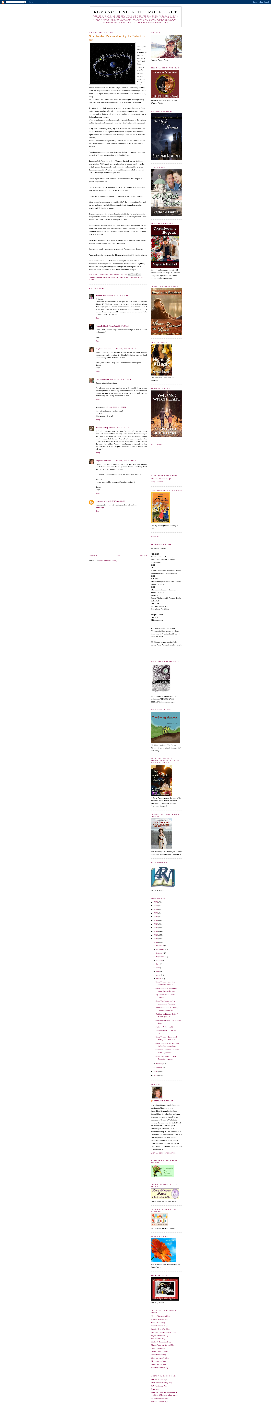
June (158, 967)
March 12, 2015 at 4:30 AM (114, 501)
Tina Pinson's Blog (158, 1338)
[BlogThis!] (132, 274)
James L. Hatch (102, 325)
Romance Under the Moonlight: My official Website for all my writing (165, 1393)
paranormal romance (129, 277)
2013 (156, 935)
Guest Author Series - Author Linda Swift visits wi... (166, 989)
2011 (156, 942)
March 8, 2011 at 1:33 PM (116, 407)
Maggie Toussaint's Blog (160, 1316)
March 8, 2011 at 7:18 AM (118, 295)
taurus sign (100, 507)
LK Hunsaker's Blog (158, 1361)
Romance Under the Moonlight (135, 11)
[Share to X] (134, 274)
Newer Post (93, 555)
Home (118, 555)
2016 (156, 924)
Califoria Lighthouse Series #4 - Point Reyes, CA (168, 1015)
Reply (98, 318)
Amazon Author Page (159, 1379)
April (158, 975)
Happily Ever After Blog (160, 1329)
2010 (156, 1071)
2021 (156, 909)
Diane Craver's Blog (158, 1364)
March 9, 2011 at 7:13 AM (126, 460)
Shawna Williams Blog (160, 1319)
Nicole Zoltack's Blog (159, 1351)
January (159, 1067)
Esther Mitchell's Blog (159, 1367)
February (159, 1063)
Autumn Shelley (102, 427)
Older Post (143, 555)
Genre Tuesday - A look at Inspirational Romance (165, 1002)
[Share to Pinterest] (140, 274)
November (160, 949)
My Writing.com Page (159, 1398)
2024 (156, 902)
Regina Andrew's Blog (159, 1335)
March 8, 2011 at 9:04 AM (126, 348)
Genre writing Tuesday (107, 277)
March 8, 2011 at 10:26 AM (120, 379)
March (159, 978)
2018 (156, 916)
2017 (156, 920)
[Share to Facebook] (137, 274)
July (158, 964)
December (160, 945)
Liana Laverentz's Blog (160, 1358)
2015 (156, 927)
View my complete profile (163, 1153)
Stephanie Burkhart (104, 348)
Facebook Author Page (159, 1401)
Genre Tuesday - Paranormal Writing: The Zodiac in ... (166, 1038)
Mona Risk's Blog (158, 1322)
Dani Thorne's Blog (158, 1354)
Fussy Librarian (157, 481)
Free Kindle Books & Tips (161, 478)
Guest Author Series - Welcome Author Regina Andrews (167, 1044)
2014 (156, 931)
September (160, 956)
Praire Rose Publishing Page (161, 1382)
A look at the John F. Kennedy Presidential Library (167, 1009)
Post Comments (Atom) (108, 560)
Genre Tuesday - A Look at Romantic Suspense (166, 1057)
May (158, 971)
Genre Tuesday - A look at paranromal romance (165, 983)
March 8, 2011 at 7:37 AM (119, 326)
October (159, 953)
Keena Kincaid (102, 295)
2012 (156, 938)
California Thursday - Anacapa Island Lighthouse (167, 1051)
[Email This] (129, 274)
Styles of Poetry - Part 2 (164, 1027)
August (159, 960)
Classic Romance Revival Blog (163, 1345)
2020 (156, 913)
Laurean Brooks (102, 379)
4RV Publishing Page (159, 1386)
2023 (156, 905)
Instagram (155, 1389)
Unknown (99, 501)
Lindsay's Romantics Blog (161, 1341)
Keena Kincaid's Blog (159, 1325)
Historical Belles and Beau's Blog (164, 1332)
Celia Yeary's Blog (158, 1348)
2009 (156, 1075)
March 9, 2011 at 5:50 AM (119, 427)
